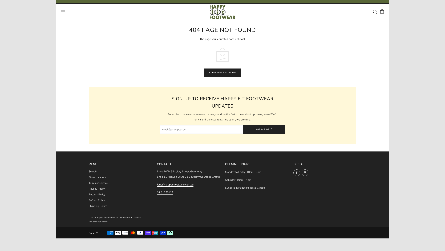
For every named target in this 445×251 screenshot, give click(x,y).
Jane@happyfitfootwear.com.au (175, 184)
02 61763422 (165, 192)
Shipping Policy (98, 206)
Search (93, 171)
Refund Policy (97, 200)
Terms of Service (98, 183)
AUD (91, 232)
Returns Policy (97, 194)
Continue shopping (222, 72)
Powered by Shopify (98, 221)
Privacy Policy (97, 189)
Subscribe (263, 129)
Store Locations (97, 177)
